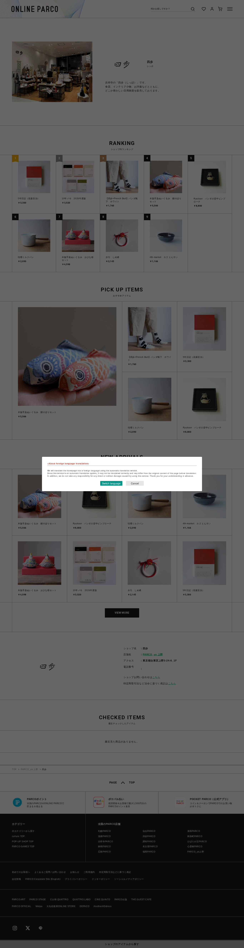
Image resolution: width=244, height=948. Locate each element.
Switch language (111, 483)
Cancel (135, 483)
